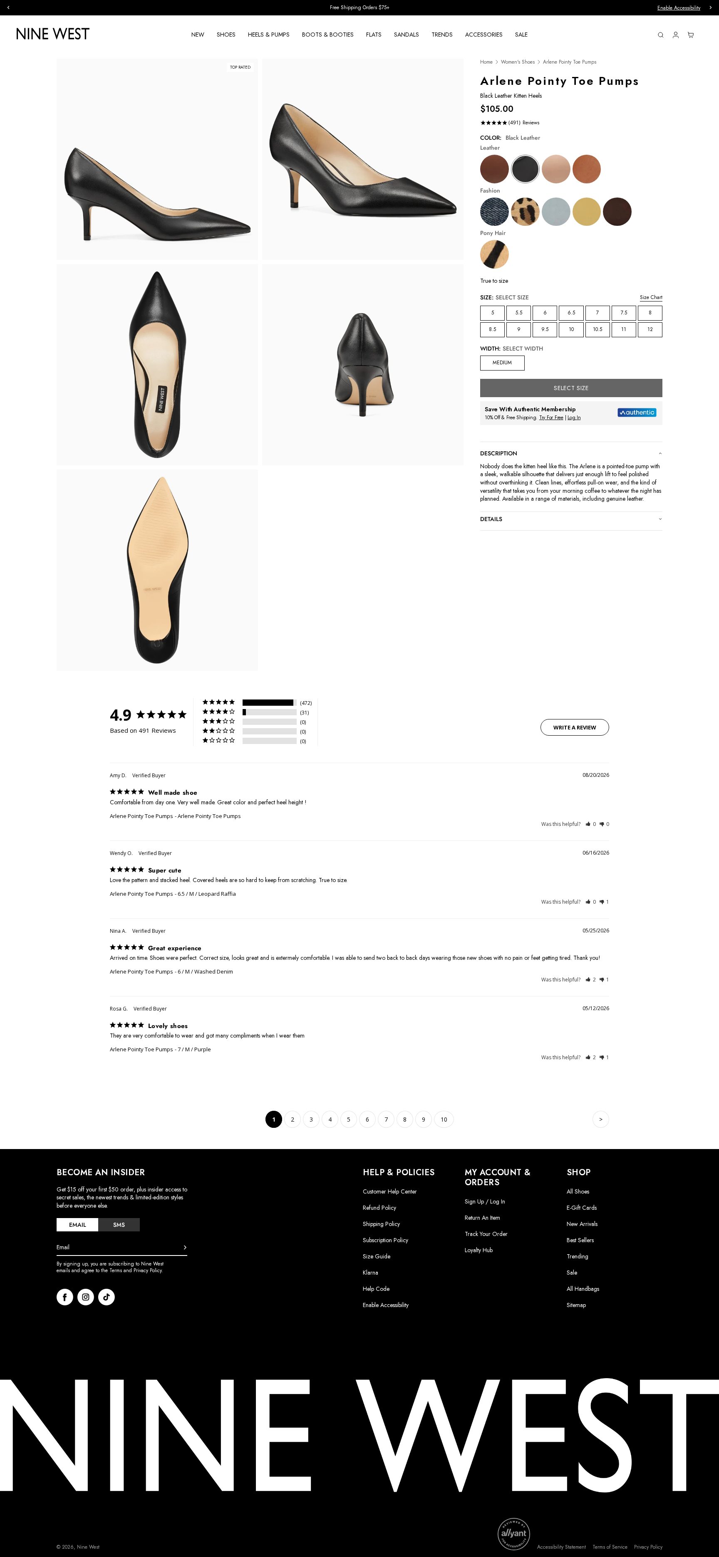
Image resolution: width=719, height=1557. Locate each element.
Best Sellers (580, 1240)
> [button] (600, 1119)
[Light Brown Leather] (587, 169)
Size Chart (651, 297)
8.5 (492, 329)
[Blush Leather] (556, 169)
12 (650, 329)
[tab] (77, 1224)
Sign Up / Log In (485, 1201)
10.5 (597, 329)
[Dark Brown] (617, 212)
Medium (502, 362)
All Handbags (583, 1289)
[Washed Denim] (494, 212)
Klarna (370, 1272)
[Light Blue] (556, 212)
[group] (359, 7)
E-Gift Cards (582, 1208)
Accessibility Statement (561, 1547)
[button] (590, 824)
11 (623, 329)
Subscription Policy (385, 1240)
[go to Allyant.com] (514, 1534)
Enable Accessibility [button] (678, 8)
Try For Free (551, 417)
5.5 (519, 312)
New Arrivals (582, 1224)
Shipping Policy (381, 1224)
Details (491, 519)
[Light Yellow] (587, 212)
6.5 (571, 312)
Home (486, 62)
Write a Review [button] (574, 727)
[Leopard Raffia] (525, 212)
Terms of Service (610, 1547)
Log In (574, 417)
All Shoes (578, 1191)
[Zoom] (157, 159)
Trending (577, 1256)
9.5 (544, 329)
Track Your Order (486, 1234)
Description (498, 453)
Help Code (376, 1289)
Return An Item (482, 1217)
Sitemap (576, 1305)
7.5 (624, 312)
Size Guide (376, 1256)
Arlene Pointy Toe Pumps (141, 816)
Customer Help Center (390, 1191)
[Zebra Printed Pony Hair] (494, 254)
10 (571, 329)
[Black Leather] (525, 169)
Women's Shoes (518, 62)
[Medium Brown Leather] (494, 169)
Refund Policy (379, 1208)
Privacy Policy (648, 1547)
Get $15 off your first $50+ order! (360, 7)
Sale (572, 1272)
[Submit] (185, 1248)
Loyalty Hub (479, 1250)
